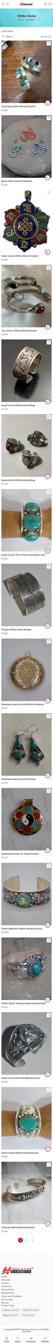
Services (5, 1283)
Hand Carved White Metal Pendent (19, 256)
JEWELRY (30, 19)
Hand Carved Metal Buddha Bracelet (20, 1078)
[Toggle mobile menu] (3, 4)
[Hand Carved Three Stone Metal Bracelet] (26, 520)
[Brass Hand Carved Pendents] (26, 146)
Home (21, 19)
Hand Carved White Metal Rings (18, 405)
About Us (5, 1279)
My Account (6, 1299)
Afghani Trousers (11, 1310)
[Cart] (50, 4)
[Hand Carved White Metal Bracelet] (26, 1118)
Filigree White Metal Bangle (16, 629)
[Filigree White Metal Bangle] (26, 595)
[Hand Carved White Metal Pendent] (26, 221)
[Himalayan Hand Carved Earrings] (26, 744)
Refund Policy (7, 1292)
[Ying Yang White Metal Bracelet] (26, 72)
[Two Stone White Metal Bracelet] (26, 296)
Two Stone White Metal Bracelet (19, 330)
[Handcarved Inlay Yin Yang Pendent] (26, 819)
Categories (31, 1341)
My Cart (5, 1302)
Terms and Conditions (11, 1296)
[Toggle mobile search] (7, 4)
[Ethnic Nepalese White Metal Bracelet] (26, 894)
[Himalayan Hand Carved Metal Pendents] (26, 670)
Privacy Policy (7, 1289)
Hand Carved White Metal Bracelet (20, 1153)
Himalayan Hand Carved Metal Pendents (22, 704)
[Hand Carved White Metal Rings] (26, 370)
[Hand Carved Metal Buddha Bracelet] (26, 1043)
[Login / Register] (45, 4)
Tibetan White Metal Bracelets (18, 1227)
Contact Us (6, 1286)
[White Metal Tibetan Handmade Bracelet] (26, 968)
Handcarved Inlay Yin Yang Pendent (20, 853)
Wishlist (45, 1341)
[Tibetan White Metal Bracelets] (26, 1193)
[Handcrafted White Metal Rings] (26, 445)
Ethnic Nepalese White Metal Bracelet (21, 928)
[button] (47, 102)
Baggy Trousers (10, 1315)
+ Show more (27, 1315)
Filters (8, 36)
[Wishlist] (49, 43)
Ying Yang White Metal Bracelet (18, 106)
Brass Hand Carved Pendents (16, 181)
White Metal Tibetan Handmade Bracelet (23, 1003)
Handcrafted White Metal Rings (18, 480)
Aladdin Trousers (31, 1310)
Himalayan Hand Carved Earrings (18, 779)
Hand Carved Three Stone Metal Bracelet (23, 555)
